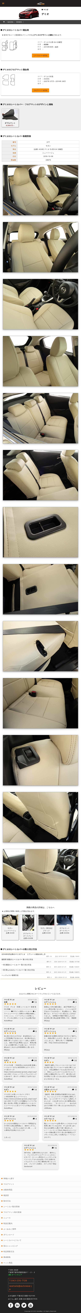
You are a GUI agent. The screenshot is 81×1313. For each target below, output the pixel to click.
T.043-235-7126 (18, 1280)
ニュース (7, 1218)
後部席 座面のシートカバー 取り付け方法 (17, 959)
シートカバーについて (12, 1240)
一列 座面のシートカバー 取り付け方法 (16, 965)
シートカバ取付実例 (11, 1206)
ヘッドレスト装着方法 (10, 975)
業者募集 (7, 1257)
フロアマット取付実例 (12, 1212)
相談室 (6, 1195)
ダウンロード (8, 1235)
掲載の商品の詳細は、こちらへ (40, 907)
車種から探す (8, 1178)
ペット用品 (7, 1263)
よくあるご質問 (9, 1229)
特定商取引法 (8, 1251)
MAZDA (10, 22)
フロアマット (8, 1184)
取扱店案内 (7, 1223)
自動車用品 (7, 1190)
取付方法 (7, 1201)
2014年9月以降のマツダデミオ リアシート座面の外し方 (24, 954)
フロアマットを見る (40, 90)
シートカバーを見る (40, 55)
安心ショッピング (10, 1246)
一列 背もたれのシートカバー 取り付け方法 (18, 970)
